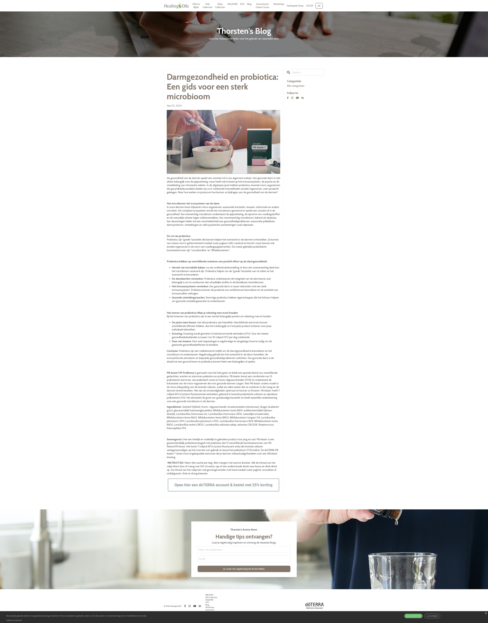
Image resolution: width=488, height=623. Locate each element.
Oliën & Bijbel (196, 6)
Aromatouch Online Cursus (262, 6)
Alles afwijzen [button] (432, 616)
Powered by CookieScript (14, 620)
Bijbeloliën (209, 595)
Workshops (278, 4)
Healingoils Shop (295, 5)
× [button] (486, 613)
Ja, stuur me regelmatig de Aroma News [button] (244, 568)
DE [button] (319, 5)
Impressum (209, 610)
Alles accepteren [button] (413, 616)
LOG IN (309, 5)
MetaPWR (232, 4)
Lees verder (142, 616)
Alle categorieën (295, 85)
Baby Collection (220, 6)
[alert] (244, 617)
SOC (242, 4)
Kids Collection (207, 6)
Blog (249, 4)
